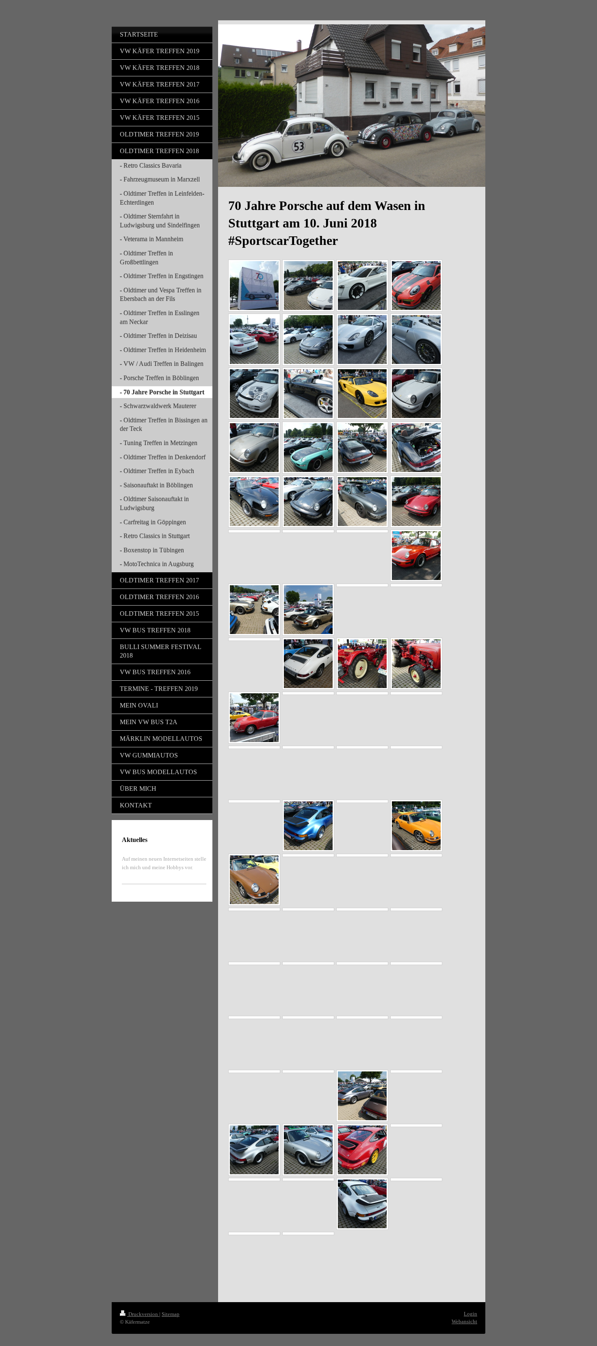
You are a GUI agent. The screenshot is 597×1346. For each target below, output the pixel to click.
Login (470, 1314)
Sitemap (171, 1314)
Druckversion (143, 1314)
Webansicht (464, 1321)
